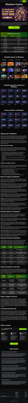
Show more (14, 343)
